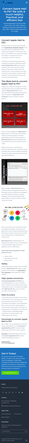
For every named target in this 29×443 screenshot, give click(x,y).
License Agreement (6, 414)
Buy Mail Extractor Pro (10, 373)
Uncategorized (11, 343)
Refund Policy (17, 414)
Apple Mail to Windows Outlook (14, 48)
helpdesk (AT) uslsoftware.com (12, 406)
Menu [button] (24, 2)
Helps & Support (5, 417)
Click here (4, 334)
